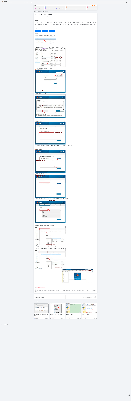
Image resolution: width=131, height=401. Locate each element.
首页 (35, 11)
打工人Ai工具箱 (8, 323)
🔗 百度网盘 (52, 30)
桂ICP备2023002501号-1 (4, 324)
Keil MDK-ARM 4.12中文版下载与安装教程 (57, 314)
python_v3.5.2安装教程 (70, 314)
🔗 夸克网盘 (45, 30)
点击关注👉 (48, 16)
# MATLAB (43, 287)
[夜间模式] (129, 395)
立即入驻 (94, 5)
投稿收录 (27, 2)
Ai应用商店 (15, 2)
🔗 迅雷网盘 (38, 30)
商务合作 (31, 2)
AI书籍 (19, 2)
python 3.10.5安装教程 (86, 314)
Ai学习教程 (23, 2)
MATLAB (57, 24)
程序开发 (37, 11)
